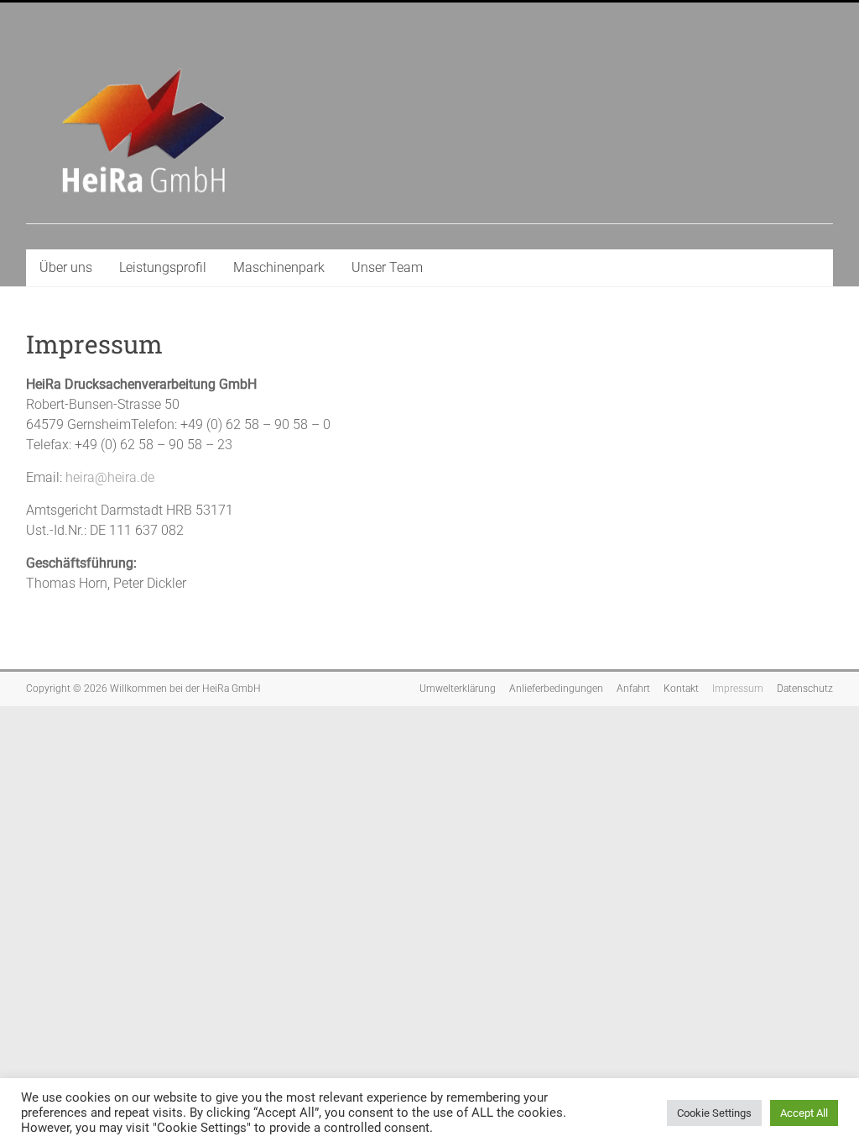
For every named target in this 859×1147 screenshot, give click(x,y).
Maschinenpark (279, 267)
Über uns (65, 267)
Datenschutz (805, 688)
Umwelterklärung (457, 688)
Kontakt (681, 688)
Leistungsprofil (162, 267)
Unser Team (387, 267)
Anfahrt (633, 688)
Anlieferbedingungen (556, 688)
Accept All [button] (804, 1113)
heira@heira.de (109, 477)
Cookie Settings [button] (714, 1113)
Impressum (737, 688)
